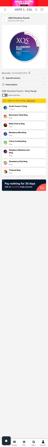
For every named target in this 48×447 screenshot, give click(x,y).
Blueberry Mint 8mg (17, 132)
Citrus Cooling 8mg (17, 141)
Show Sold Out (5, 95)
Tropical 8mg (14, 170)
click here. (31, 101)
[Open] (6, 440)
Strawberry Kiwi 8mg (18, 161)
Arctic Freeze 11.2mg (18, 106)
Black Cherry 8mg (17, 124)
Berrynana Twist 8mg (18, 115)
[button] (5, 10)
